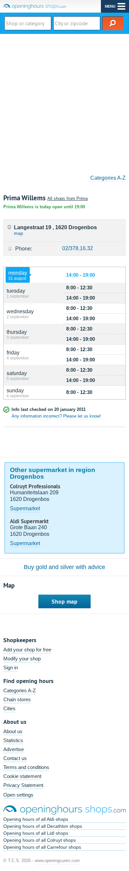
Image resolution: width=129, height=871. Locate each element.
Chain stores (17, 699)
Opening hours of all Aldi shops (35, 819)
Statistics (13, 740)
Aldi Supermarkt (29, 521)
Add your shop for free (27, 649)
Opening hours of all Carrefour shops (42, 847)
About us (12, 731)
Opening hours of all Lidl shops (35, 833)
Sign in (10, 667)
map (18, 233)
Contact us (15, 758)
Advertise (13, 749)
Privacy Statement (23, 785)
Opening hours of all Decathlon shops (42, 826)
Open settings (18, 795)
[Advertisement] (64, 102)
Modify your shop (22, 658)
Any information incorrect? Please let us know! (56, 416)
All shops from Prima (67, 198)
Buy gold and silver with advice (64, 567)
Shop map (64, 601)
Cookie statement (22, 776)
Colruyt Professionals (35, 486)
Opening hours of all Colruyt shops (39, 840)
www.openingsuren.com (57, 860)
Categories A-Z (108, 178)
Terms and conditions (26, 767)
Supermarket (25, 508)
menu (110, 6)
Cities (9, 708)
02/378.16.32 (77, 248)
